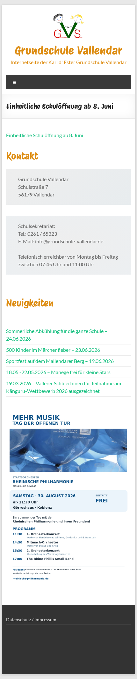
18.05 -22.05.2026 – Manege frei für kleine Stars (58, 372)
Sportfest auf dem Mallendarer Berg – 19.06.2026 (60, 361)
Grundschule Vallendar (68, 50)
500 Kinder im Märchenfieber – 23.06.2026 (53, 350)
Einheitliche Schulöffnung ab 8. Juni (44, 135)
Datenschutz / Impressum (31, 619)
